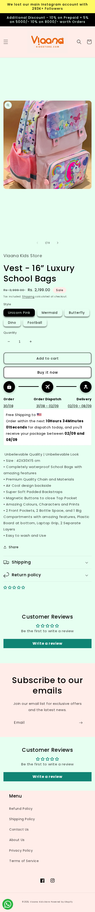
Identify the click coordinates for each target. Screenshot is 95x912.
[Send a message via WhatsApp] (7, 904)
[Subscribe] (81, 723)
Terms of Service (24, 861)
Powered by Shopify (62, 901)
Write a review (47, 643)
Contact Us (19, 829)
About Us (17, 840)
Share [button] (14, 547)
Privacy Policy (21, 850)
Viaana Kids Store (40, 901)
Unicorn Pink (19, 312)
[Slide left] (37, 243)
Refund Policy (21, 808)
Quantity (10, 332)
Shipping (28, 296)
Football (35, 322)
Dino (12, 322)
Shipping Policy (22, 819)
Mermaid (50, 312)
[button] (6, 42)
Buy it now (47, 372)
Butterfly (77, 312)
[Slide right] (58, 243)
